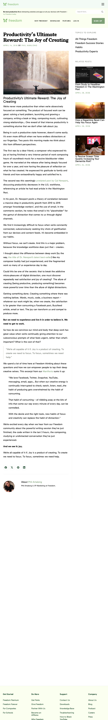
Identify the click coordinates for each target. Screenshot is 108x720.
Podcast (91, 708)
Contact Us (65, 700)
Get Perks (35, 700)
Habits (78, 47)
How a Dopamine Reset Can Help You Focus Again (89, 121)
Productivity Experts (86, 51)
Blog (90, 704)
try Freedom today (9, 14)
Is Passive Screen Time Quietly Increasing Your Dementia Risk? (87, 159)
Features (67, 21)
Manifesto (48, 371)
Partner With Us (38, 708)
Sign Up (98, 21)
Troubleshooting (67, 712)
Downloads (65, 704)
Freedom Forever (10, 704)
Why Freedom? (41, 21)
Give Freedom (37, 704)
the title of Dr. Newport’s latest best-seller (29, 257)
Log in (76, 21)
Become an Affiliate (36, 713)
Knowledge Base (67, 708)
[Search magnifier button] (102, 12)
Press (90, 717)
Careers (91, 712)
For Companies (9, 708)
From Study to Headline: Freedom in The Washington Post (89, 87)
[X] (11, 467)
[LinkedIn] (24, 467)
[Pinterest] (18, 467)
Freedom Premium (11, 700)
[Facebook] (5, 467)
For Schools (8, 712)
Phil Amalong (29, 45)
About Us (92, 700)
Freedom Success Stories (89, 43)
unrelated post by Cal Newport (52, 180)
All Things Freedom (86, 38)
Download (55, 21)
